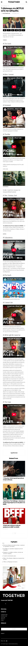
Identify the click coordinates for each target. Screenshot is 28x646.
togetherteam (6, 13)
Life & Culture (5, 5)
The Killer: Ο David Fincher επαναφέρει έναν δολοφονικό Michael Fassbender (11, 191)
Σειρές (8, 5)
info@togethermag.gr (4, 614)
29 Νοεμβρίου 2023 (15, 13)
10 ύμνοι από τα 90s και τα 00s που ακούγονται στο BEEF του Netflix (12, 526)
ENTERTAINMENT (5, 186)
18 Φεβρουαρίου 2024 (7, 481)
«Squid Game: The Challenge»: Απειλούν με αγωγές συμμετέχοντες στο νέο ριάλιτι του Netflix (14, 502)
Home (2, 5)
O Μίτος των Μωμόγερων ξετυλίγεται (10, 561)
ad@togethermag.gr (4, 616)
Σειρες (5, 475)
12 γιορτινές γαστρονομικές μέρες (9, 555)
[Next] (15, 533)
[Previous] (13, 533)
